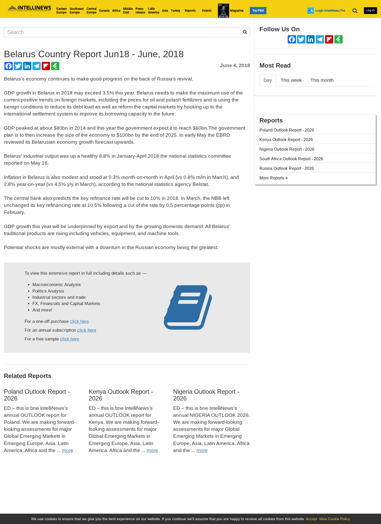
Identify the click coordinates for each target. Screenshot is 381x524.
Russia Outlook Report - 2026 (286, 168)
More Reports (272, 178)
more (67, 450)
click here (79, 321)
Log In (370, 10)
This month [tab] (322, 80)
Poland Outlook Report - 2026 (37, 395)
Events (206, 10)
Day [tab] (268, 80)
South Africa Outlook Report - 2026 (291, 159)
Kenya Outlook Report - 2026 (121, 395)
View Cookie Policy (334, 519)
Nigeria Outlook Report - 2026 (206, 395)
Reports (190, 10)
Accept (311, 519)
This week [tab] (291, 80)
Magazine (236, 10)
